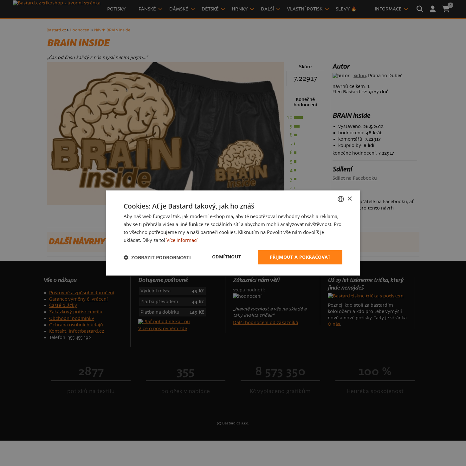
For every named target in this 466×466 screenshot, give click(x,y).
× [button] (349, 198)
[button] (157, 257)
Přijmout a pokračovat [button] (300, 257)
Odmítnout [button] (226, 257)
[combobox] (341, 199)
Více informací (181, 240)
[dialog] (233, 233)
